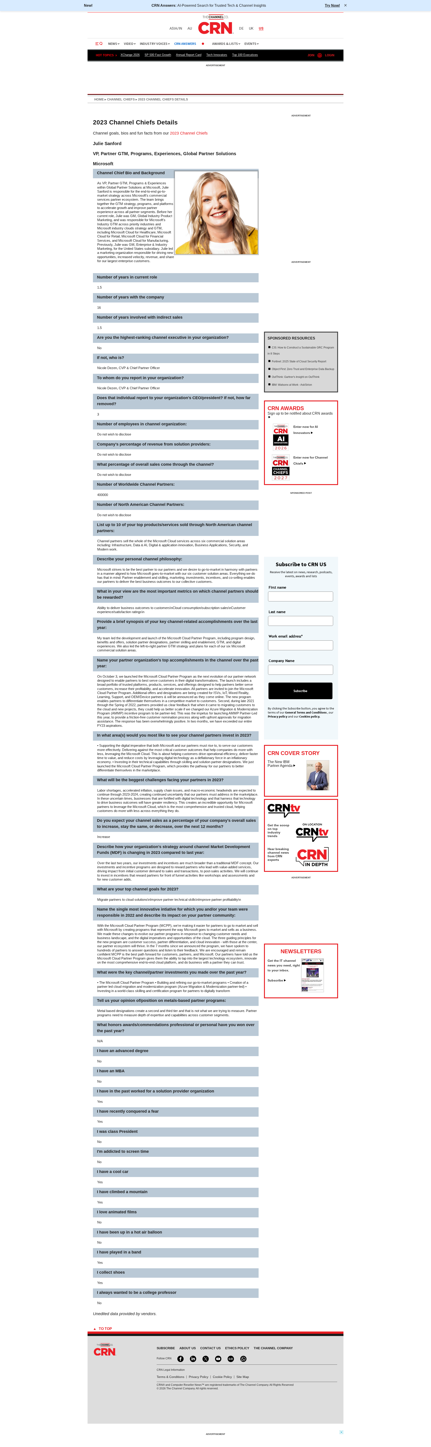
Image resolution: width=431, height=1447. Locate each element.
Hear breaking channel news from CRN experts (278, 854)
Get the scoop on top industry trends (278, 830)
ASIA (173, 28)
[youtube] (218, 1358)
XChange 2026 (130, 55)
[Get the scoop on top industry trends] (312, 833)
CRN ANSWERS (185, 44)
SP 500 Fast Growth (158, 55)
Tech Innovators (216, 55)
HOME (99, 99)
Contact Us (210, 1348)
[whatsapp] (243, 1358)
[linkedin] (193, 1358)
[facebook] (180, 1358)
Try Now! (332, 5)
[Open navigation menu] (99, 44)
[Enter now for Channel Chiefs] (282, 479)
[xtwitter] (205, 1358)
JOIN (311, 55)
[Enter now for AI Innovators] (282, 449)
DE (241, 28)
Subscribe (275, 980)
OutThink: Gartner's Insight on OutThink (295, 377)
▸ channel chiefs (119, 99)
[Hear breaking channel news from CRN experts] (312, 857)
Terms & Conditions (170, 1377)
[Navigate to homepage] (215, 34)
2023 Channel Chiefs (189, 133)
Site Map (242, 1377)
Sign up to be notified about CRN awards (300, 413)
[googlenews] (230, 1358)
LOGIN (329, 55)
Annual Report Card (188, 55)
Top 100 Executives (245, 55)
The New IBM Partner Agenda (280, 764)
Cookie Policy (222, 1377)
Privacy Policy (198, 1377)
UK (251, 28)
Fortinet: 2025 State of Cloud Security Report (299, 361)
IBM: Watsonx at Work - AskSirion (292, 384)
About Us (187, 1348)
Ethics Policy (237, 1348)
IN (180, 28)
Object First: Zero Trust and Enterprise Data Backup (303, 369)
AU (189, 28)
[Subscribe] (312, 991)
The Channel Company (273, 1348)
